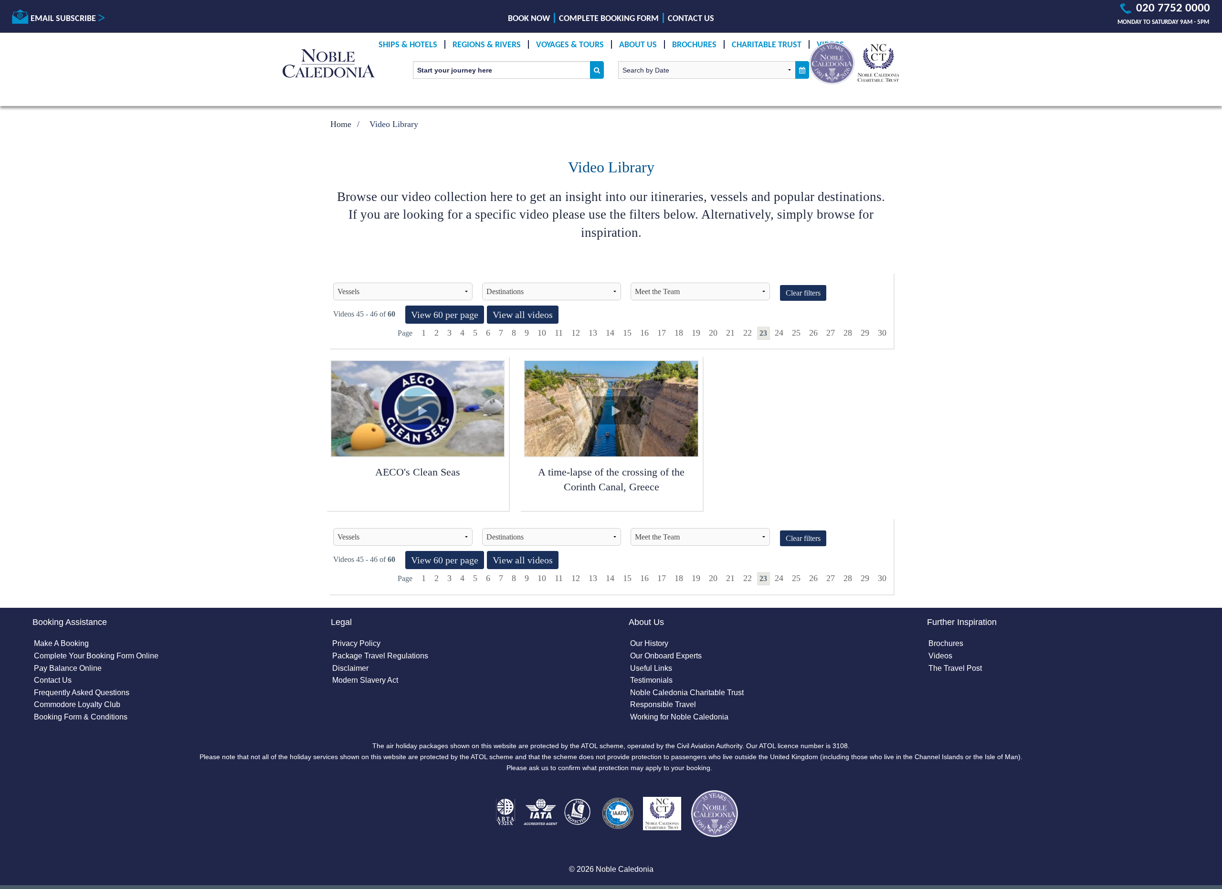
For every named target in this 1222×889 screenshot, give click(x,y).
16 (644, 333)
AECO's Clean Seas (417, 472)
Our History (649, 643)
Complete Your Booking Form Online (96, 656)
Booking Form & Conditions (80, 717)
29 (865, 333)
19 (696, 333)
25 (796, 333)
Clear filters (803, 293)
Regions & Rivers (487, 45)
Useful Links (651, 668)
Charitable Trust (766, 45)
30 (882, 333)
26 (813, 333)
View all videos (523, 314)
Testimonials (651, 680)
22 (747, 333)
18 (678, 333)
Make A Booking (61, 643)
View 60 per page (444, 314)
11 (559, 333)
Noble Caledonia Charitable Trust (687, 692)
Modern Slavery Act (365, 680)
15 (627, 333)
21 (730, 333)
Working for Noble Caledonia (679, 717)
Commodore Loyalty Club (77, 704)
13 (593, 333)
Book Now (529, 18)
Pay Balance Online (68, 668)
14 (610, 333)
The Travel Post (955, 668)
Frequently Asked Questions (81, 692)
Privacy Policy (356, 643)
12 (575, 333)
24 (779, 333)
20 (713, 333)
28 (847, 333)
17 (661, 333)
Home (340, 124)
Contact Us (691, 18)
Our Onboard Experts (666, 656)
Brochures (694, 45)
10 (541, 333)
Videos (940, 656)
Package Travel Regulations (380, 656)
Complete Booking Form (609, 18)
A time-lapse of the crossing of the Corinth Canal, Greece (611, 479)
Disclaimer (350, 668)
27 (830, 333)
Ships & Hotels (408, 45)
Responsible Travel (663, 704)
